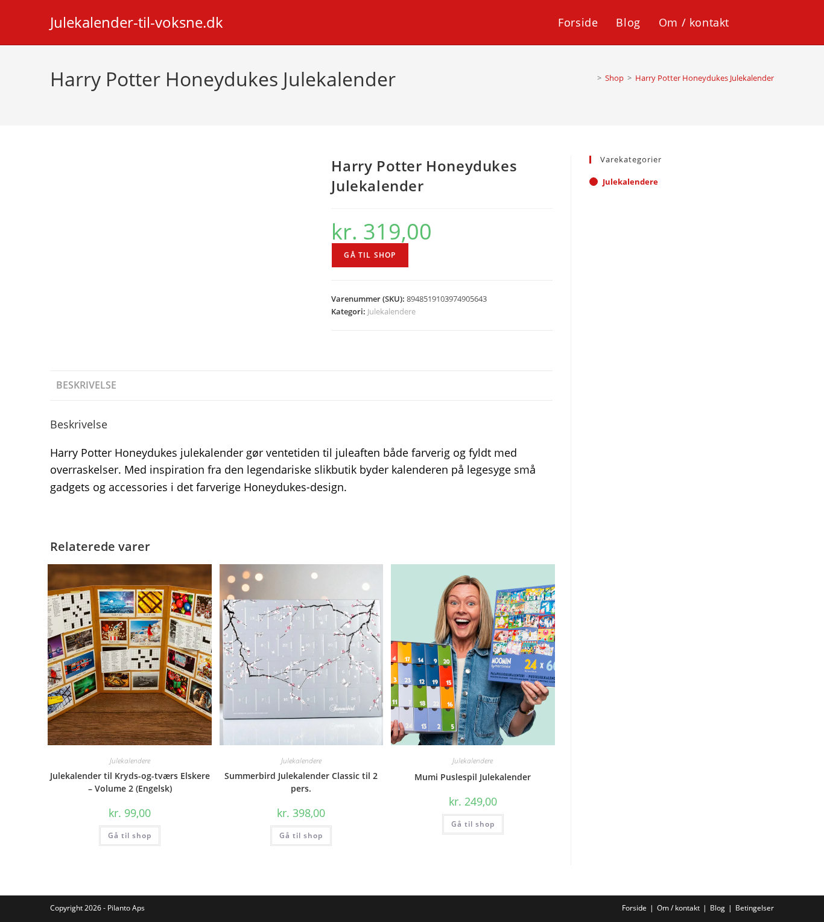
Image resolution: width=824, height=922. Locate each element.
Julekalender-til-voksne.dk (136, 22)
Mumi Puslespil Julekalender (472, 777)
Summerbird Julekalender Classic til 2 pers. (301, 782)
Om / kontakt (678, 908)
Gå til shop (370, 255)
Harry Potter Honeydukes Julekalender (704, 77)
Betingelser (754, 908)
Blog (717, 908)
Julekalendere (391, 311)
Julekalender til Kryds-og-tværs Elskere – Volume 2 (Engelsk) (130, 782)
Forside (634, 908)
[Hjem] (591, 77)
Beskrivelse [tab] (86, 385)
